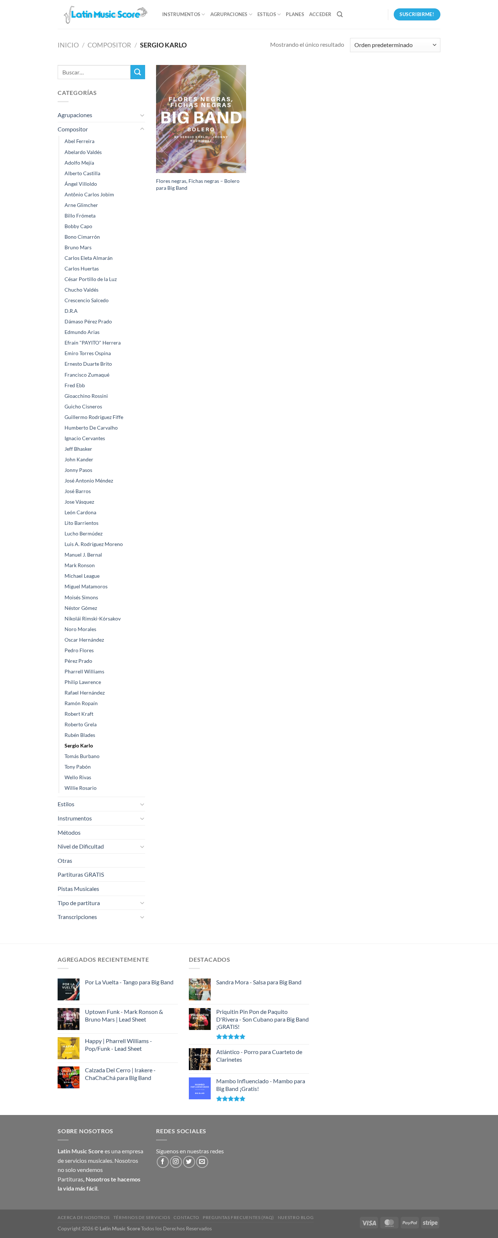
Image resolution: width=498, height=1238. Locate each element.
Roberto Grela (81, 724)
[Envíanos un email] (202, 1162)
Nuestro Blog (296, 1217)
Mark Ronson (80, 565)
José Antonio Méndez (89, 480)
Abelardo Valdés (83, 152)
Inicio (68, 45)
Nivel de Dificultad (81, 846)
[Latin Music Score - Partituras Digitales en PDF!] (104, 14)
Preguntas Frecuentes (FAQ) (238, 1217)
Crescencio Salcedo (87, 300)
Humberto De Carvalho (91, 427)
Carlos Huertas (82, 268)
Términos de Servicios (141, 1217)
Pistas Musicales (78, 888)
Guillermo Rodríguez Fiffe (94, 417)
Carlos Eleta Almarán (89, 258)
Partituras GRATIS (81, 874)
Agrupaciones (229, 14)
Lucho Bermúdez (83, 533)
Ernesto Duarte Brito (88, 364)
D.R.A (71, 311)
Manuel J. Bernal (83, 554)
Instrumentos (181, 14)
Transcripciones (77, 916)
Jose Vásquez (79, 502)
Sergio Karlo (79, 745)
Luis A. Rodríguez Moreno (94, 544)
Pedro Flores (79, 650)
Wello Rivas (78, 777)
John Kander (79, 459)
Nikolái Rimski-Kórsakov (93, 618)
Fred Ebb (75, 385)
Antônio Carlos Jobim (89, 194)
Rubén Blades (80, 735)
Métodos (69, 832)
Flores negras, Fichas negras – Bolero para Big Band (198, 184)
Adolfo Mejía (79, 162)
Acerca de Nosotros (84, 1217)
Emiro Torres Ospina (88, 353)
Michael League (82, 576)
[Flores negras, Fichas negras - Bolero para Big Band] (201, 119)
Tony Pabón (78, 767)
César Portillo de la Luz (91, 279)
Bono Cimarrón (82, 237)
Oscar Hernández (84, 640)
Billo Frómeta (80, 215)
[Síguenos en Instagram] (176, 1162)
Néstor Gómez (81, 608)
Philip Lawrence (83, 682)
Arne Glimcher (81, 205)
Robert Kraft (79, 714)
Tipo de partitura (79, 902)
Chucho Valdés (81, 290)
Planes (295, 14)
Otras (65, 860)
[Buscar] (340, 14)
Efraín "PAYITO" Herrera (93, 342)
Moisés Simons (81, 597)
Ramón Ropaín (81, 703)
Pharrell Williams (84, 671)
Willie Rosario (81, 788)
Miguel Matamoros (86, 586)
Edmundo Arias (82, 332)
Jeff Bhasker (78, 449)
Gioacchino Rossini (86, 396)
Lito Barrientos (81, 523)
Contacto (186, 1217)
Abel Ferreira (79, 141)
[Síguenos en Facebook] (163, 1162)
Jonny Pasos (78, 470)
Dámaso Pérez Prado (88, 321)
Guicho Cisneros (83, 406)
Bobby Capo (78, 226)
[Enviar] (138, 72)
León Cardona (80, 512)
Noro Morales (80, 629)
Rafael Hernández (85, 692)
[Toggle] (142, 115)
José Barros (78, 491)
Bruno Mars (78, 247)
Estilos (266, 14)
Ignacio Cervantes (85, 438)
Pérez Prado (78, 661)
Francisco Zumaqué (87, 375)
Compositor (109, 45)
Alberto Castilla (82, 173)
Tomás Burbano (82, 756)
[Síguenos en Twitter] (189, 1162)
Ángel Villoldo (81, 184)
